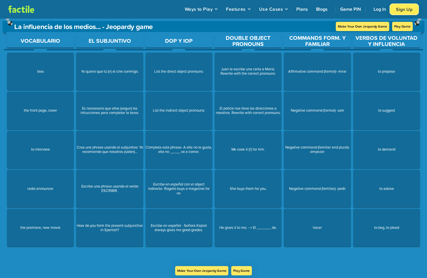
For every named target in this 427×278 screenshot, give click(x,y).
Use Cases (271, 9)
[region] (213, 142)
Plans (302, 9)
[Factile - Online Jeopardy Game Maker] (21, 9)
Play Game (402, 26)
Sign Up (404, 9)
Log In (380, 9)
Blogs (322, 9)
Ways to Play (199, 9)
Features (236, 9)
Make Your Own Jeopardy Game (362, 26)
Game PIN (350, 9)
